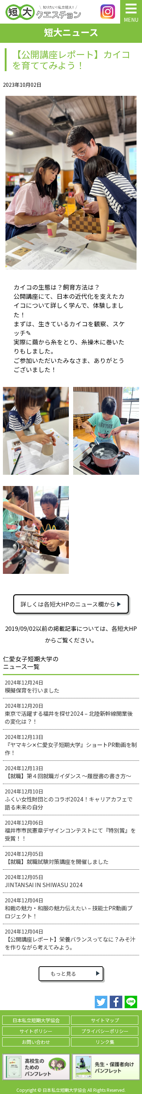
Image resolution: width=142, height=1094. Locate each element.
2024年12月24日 (32, 686)
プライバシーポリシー (105, 1031)
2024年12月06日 (70, 830)
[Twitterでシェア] (101, 1002)
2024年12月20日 (69, 713)
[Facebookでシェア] (116, 1002)
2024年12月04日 (68, 908)
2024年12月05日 (57, 857)
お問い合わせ (36, 1041)
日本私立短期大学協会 (36, 1020)
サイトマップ (105, 1020)
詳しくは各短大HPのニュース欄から (67, 604)
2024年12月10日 (69, 799)
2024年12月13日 (71, 744)
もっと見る (63, 973)
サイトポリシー (35, 1031)
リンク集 (104, 1041)
